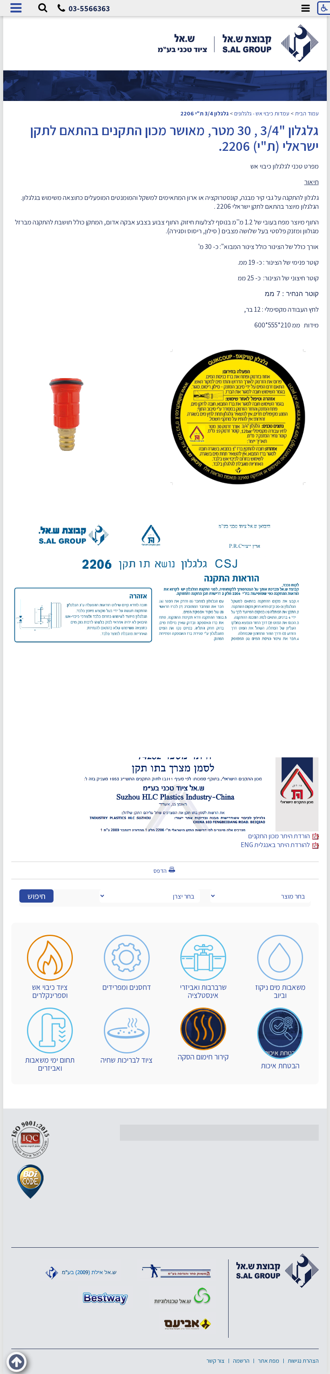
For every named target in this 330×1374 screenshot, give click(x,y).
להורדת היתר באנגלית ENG (276, 844)
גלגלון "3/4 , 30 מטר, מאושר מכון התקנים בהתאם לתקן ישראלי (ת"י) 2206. (174, 138)
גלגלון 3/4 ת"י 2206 (204, 113)
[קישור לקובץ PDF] (198, 761)
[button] (42, 8)
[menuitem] (280, 967)
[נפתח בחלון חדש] (176, 1270)
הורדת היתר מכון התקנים (280, 835)
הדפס (160, 870)
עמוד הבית (307, 113)
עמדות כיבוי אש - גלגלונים (261, 113)
